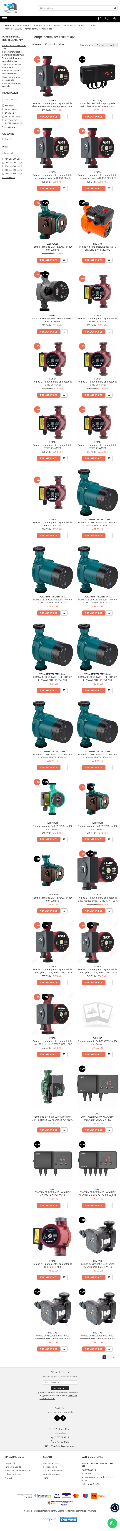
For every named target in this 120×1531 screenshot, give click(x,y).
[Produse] (5, 19)
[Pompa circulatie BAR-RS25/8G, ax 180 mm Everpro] (97, 799)
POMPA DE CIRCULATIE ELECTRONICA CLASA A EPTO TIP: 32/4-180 (52, 601)
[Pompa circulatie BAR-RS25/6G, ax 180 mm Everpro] (52, 799)
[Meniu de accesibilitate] (114, 1507)
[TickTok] (63, 1418)
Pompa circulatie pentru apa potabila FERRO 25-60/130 (52, 447)
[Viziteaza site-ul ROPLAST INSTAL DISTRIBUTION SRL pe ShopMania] (68, 1519)
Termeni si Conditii (13, 1466)
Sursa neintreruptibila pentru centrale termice (13, 53)
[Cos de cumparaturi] (114, 19)
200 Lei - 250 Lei (12, 162)
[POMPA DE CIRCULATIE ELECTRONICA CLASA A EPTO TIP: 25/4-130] (52, 647)
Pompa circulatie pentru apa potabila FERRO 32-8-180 (52, 1265)
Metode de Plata (50, 1463)
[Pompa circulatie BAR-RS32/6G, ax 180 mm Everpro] (52, 870)
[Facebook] (57, 1418)
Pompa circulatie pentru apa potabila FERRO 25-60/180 (97, 383)
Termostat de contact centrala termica (12, 59)
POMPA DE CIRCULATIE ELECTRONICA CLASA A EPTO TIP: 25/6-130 (97, 678)
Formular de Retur (51, 1474)
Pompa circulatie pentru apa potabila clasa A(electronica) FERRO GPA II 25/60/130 (52, 176)
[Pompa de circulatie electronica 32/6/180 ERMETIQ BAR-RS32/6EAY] (52, 1309)
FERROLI (53, 315)
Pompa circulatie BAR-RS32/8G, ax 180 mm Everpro (98, 1043)
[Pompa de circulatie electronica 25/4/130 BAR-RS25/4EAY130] (97, 1237)
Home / (9, 25)
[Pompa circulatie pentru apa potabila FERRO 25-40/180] (97, 422)
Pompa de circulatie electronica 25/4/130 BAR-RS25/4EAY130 (97, 1265)
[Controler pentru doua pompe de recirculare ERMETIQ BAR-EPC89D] (97, 76)
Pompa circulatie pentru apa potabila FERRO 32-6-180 (97, 320)
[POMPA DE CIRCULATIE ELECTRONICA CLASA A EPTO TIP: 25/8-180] (97, 492)
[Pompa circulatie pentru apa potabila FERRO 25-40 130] (52, 492)
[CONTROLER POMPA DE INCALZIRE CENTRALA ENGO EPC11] (52, 1163)
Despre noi (10, 1463)
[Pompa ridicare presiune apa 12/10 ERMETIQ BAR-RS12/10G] (97, 220)
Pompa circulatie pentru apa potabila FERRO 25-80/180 (52, 383)
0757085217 (61, 1437)
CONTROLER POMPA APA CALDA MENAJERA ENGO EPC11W (97, 1118)
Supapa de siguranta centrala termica (11, 72)
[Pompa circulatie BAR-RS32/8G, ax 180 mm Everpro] (97, 1014)
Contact (8, 1478)
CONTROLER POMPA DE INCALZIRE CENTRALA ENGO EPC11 (53, 1194)
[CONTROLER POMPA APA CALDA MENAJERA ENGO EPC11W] (97, 1088)
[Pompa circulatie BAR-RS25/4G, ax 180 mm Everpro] (52, 220)
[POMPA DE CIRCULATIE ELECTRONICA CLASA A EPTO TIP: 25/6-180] (52, 724)
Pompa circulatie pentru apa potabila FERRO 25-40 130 (52, 524)
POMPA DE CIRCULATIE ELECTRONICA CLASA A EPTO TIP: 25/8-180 (97, 524)
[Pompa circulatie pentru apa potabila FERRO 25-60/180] (97, 359)
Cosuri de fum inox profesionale (11, 78)
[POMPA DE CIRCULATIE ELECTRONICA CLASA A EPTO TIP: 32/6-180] (97, 570)
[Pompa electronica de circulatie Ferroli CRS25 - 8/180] (52, 291)
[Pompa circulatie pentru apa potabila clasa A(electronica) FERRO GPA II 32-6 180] (97, 942)
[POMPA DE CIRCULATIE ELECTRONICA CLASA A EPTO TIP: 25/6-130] (97, 647)
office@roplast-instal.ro (62, 1446)
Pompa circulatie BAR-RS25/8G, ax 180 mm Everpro (98, 827)
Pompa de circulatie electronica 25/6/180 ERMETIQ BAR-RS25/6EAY (97, 1337)
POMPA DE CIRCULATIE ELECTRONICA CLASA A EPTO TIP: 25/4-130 (52, 678)
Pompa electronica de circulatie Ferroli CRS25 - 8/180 (52, 320)
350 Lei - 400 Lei (12, 173)
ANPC (45, 1478)
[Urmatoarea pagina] (113, 1357)
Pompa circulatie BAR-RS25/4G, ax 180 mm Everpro (52, 248)
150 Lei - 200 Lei (12, 158)
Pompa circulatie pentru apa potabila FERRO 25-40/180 (97, 447)
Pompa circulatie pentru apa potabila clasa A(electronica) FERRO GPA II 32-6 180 (97, 971)
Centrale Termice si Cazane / (28, 25)
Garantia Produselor (52, 1470)
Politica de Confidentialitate (17, 1470)
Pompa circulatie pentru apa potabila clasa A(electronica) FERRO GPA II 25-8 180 (52, 971)
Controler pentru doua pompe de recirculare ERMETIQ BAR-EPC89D (97, 105)
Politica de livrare (12, 1474)
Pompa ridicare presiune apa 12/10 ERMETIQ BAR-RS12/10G (97, 248)
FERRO (52, 100)
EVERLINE (9, 112)
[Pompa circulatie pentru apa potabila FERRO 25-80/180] (52, 359)
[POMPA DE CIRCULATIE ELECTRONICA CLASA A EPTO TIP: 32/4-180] (52, 570)
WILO (52, 1113)
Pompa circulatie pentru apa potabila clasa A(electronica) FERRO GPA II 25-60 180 (52, 105)
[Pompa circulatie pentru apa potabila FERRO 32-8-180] (52, 1237)
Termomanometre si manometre (11, 66)
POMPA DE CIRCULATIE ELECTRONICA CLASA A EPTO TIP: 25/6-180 (52, 756)
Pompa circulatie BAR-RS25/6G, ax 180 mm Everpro (52, 827)
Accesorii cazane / (14, 28)
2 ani (7, 139)
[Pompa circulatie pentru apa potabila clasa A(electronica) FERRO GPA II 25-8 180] (52, 942)
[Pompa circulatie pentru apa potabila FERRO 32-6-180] (97, 291)
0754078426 (61, 1441)
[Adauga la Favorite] (64, 116)
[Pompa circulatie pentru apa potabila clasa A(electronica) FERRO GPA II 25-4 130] (97, 871)
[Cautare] (115, 8)
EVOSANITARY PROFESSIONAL (12, 122)
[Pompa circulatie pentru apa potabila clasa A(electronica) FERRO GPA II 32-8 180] (52, 1014)
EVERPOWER (11, 116)
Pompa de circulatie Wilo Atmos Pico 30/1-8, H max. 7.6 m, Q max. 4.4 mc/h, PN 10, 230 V (52, 1118)
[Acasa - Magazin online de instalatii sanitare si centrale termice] (18, 7)
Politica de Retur (50, 1466)
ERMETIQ (9, 109)
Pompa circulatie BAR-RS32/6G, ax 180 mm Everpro (52, 899)
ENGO (8, 105)
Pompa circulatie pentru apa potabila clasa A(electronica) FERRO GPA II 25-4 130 (97, 899)
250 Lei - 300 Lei (12, 166)
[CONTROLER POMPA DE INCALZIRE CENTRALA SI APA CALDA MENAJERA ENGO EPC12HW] (97, 1163)
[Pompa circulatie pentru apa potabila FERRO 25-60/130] (52, 422)
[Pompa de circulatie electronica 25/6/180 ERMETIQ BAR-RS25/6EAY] (97, 1309)
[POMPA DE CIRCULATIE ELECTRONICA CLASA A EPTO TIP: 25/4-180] (97, 724)
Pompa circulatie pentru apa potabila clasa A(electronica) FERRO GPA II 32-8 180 (52, 1043)
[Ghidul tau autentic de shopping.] (49, 1519)
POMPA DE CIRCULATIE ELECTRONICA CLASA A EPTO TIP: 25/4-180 (97, 756)
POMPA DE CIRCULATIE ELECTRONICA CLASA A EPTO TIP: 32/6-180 (97, 601)
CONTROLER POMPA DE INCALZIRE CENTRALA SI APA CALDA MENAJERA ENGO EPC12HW (97, 1194)
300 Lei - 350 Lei (12, 170)
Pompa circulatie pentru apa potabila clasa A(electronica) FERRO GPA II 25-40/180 (97, 176)
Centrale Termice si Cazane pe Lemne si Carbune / (71, 25)
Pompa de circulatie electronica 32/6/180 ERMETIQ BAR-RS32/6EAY (52, 1337)
